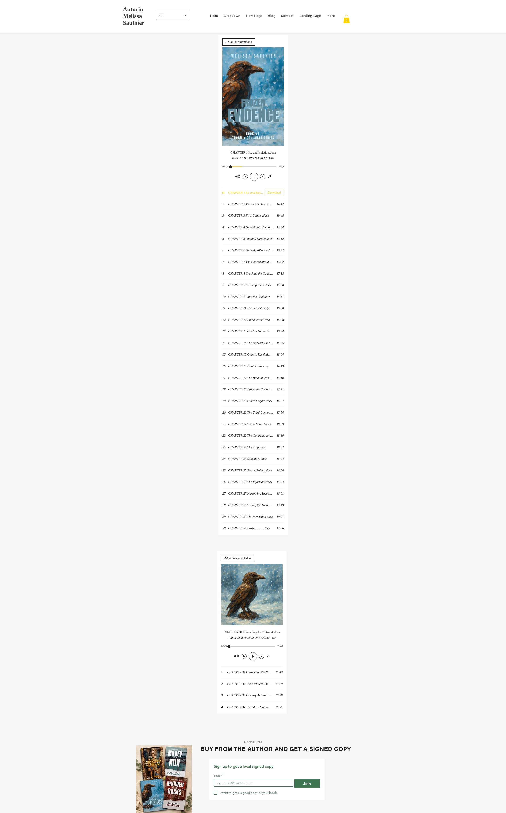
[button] (232, 16)
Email (218, 775)
